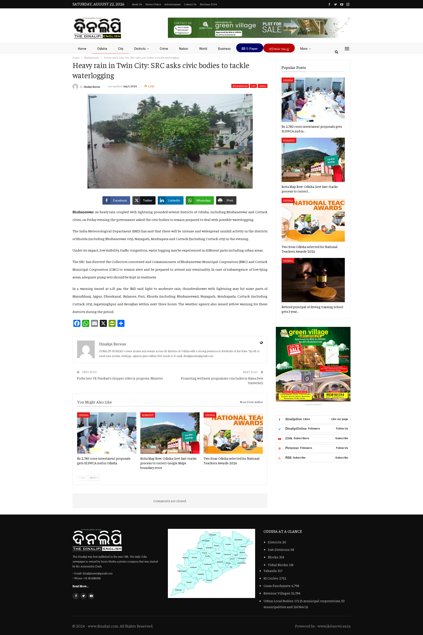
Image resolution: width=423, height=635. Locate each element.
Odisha (102, 48)
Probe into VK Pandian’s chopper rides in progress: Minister (120, 378)
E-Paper (252, 48)
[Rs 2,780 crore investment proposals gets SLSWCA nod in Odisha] (106, 433)
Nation (183, 48)
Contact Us (190, 4)
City (120, 48)
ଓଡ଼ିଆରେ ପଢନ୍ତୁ (279, 49)
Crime (164, 48)
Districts (140, 48)
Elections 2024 (208, 4)
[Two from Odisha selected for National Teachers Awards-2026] (233, 433)
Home (82, 48)
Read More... (80, 586)
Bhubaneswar (240, 86)
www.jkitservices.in (334, 625)
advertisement (172, 4)
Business (224, 48)
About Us (137, 4)
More (304, 48)
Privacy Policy (153, 4)
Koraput (148, 415)
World (203, 48)
